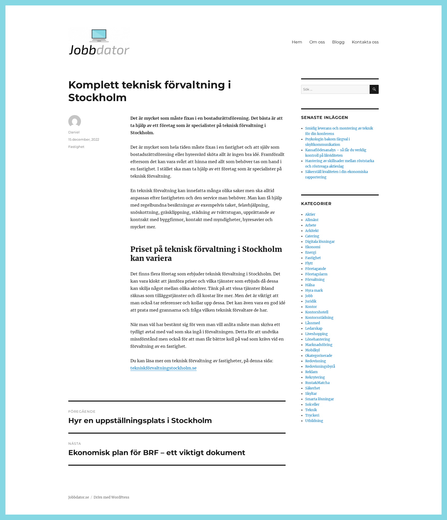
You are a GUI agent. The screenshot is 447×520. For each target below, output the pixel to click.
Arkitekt (312, 231)
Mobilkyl (312, 350)
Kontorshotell (316, 312)
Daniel (74, 132)
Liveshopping (316, 334)
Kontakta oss (365, 42)
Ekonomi (312, 247)
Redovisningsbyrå (320, 366)
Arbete (310, 225)
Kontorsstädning (319, 317)
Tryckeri (312, 415)
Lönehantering (317, 339)
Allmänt (311, 220)
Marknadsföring (318, 345)
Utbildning (314, 421)
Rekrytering (315, 377)
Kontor (311, 307)
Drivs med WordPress (111, 497)
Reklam (311, 372)
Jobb (309, 296)
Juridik (310, 301)
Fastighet (76, 147)
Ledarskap (313, 328)
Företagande (315, 269)
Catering (312, 236)
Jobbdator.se (78, 497)
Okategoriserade (318, 355)
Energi (310, 252)
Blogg (338, 42)
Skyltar (311, 393)
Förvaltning (315, 279)
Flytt (309, 263)
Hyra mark (314, 290)
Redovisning (315, 361)
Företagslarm (316, 274)
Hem (297, 42)
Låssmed (312, 323)
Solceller (312, 404)
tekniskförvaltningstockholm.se (163, 368)
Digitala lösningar (320, 241)
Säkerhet (312, 388)
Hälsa (310, 285)
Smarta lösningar (319, 399)
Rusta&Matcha (317, 383)
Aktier (310, 214)
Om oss (317, 42)
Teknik (311, 410)
